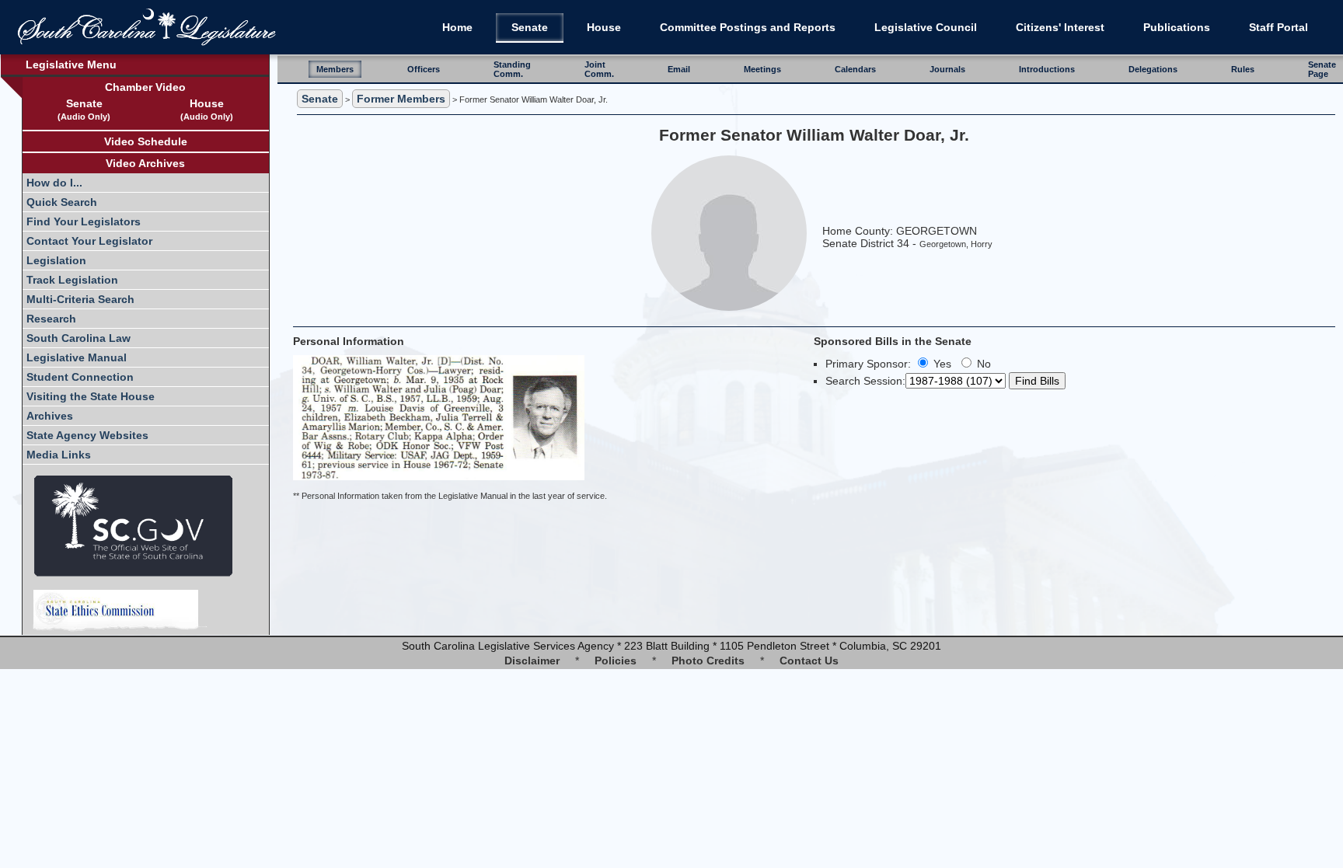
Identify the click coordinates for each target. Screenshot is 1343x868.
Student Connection (80, 377)
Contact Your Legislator (89, 241)
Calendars (855, 69)
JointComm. (599, 69)
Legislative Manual (76, 357)
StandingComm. (512, 69)
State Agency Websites (87, 435)
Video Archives (145, 163)
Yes (940, 363)
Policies (616, 660)
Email (679, 69)
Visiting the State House (90, 396)
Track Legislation (72, 280)
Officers (423, 69)
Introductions (1047, 69)
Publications (1176, 27)
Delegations (1152, 69)
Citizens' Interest (1060, 27)
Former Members (401, 98)
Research (51, 318)
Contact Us (809, 660)
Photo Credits (708, 660)
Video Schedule (145, 141)
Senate (529, 27)
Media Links (58, 454)
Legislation (56, 260)
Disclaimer (532, 660)
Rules (1242, 69)
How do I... (54, 182)
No (982, 363)
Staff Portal (1278, 27)
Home (457, 27)
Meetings (762, 69)
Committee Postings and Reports (747, 27)
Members (335, 69)
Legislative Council (925, 27)
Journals (947, 69)
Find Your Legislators (83, 221)
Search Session (863, 381)
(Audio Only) (84, 116)
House (604, 27)
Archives (49, 416)
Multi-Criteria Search (80, 299)
